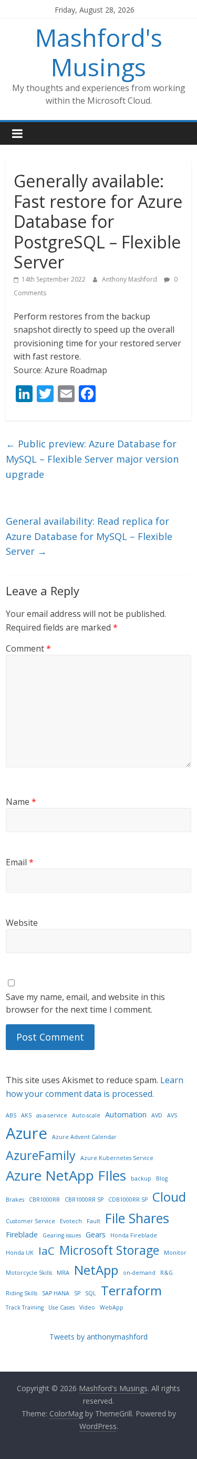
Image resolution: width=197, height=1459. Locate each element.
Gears (96, 1235)
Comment (28, 648)
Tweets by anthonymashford (98, 1337)
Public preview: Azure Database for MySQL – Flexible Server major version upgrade (92, 459)
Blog (162, 1178)
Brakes (15, 1199)
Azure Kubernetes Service (116, 1158)
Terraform (131, 1290)
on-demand (139, 1272)
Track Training (25, 1307)
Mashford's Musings (98, 52)
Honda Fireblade (133, 1235)
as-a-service (51, 1115)
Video (87, 1307)
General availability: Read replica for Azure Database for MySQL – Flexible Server (89, 536)
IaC (46, 1250)
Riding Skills (21, 1293)
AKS (26, 1115)
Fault (93, 1221)
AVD (156, 1115)
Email (20, 862)
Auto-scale (86, 1115)
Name (21, 801)
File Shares (137, 1218)
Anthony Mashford (130, 279)
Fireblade (22, 1235)
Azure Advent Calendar (84, 1137)
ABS (11, 1115)
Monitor (175, 1252)
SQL (90, 1293)
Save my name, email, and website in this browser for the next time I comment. (85, 1003)
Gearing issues (62, 1235)
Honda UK (20, 1252)
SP (77, 1293)
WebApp (111, 1307)
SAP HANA (55, 1293)
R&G (166, 1272)
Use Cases (61, 1307)
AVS (172, 1115)
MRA (63, 1272)
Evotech (71, 1221)
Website (22, 922)
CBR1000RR (44, 1199)
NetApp (96, 1269)
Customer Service (30, 1221)
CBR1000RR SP (84, 1199)
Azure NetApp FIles (66, 1175)
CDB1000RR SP (128, 1199)
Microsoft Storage (109, 1250)
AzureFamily (41, 1155)
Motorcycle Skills (29, 1272)
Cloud (169, 1196)
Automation (126, 1115)
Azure (26, 1133)
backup (141, 1178)
